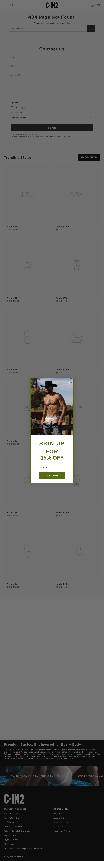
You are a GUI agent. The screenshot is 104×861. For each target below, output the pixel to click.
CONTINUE (52, 475)
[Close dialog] (71, 380)
